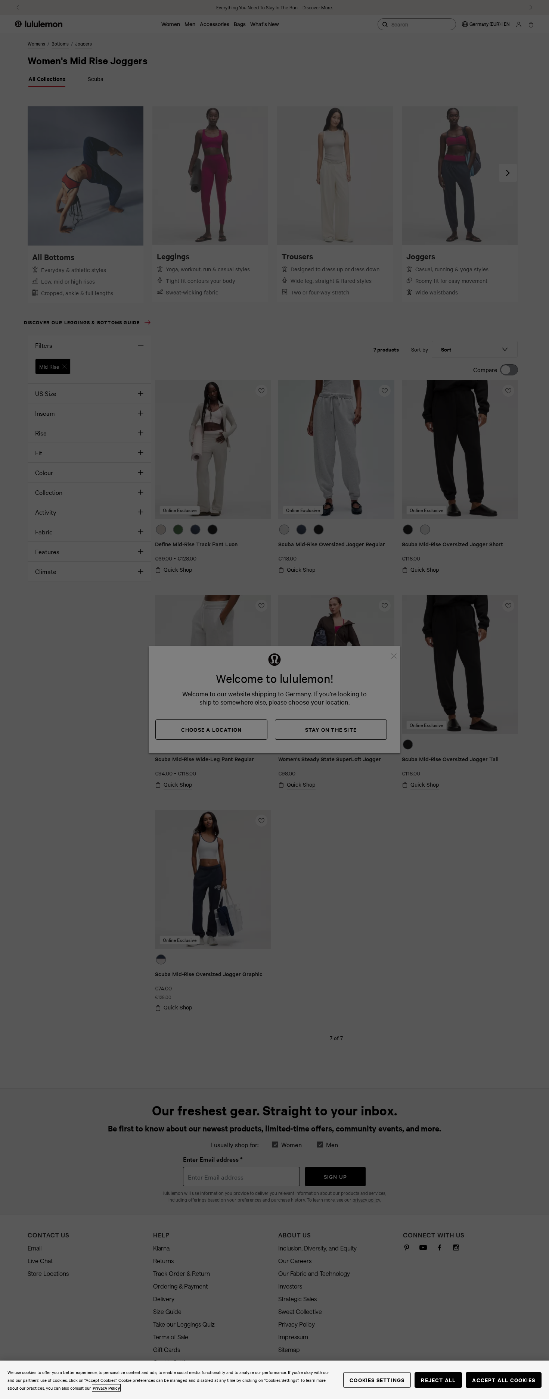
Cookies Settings (377, 1380)
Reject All (438, 1380)
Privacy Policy (106, 1388)
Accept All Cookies (503, 1380)
